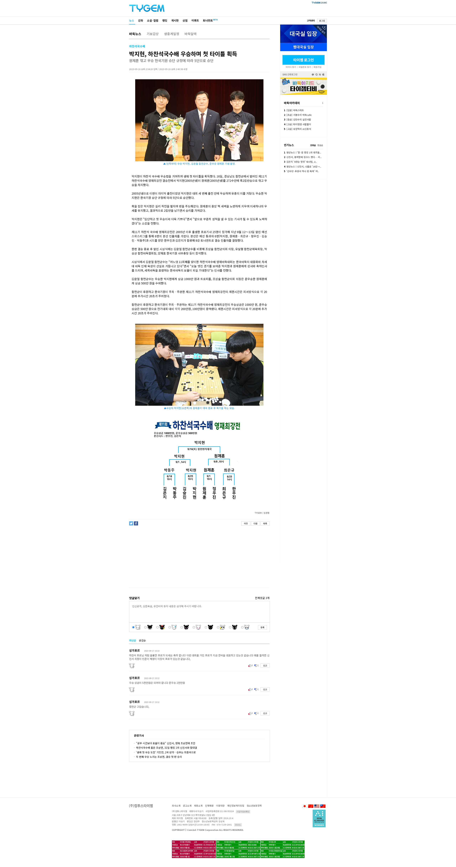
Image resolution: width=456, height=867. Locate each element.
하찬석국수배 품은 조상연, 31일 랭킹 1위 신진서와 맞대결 (166, 747)
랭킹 (164, 20)
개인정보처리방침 (235, 805)
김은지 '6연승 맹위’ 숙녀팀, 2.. (300, 161)
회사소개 (176, 805)
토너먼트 (208, 20)
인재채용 (209, 805)
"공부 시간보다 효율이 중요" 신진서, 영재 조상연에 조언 (165, 743)
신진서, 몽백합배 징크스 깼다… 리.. (303, 157)
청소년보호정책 (254, 805)
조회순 (313, 145)
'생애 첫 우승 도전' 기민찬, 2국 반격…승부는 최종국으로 (166, 752)
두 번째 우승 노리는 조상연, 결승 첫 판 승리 (159, 756)
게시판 (175, 20)
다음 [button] (255, 523)
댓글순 (320, 145)
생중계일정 (171, 33)
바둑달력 (191, 33)
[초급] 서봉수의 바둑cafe (298, 115)
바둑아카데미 (292, 103)
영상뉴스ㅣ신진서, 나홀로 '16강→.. (302, 166)
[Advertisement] (199, 556)
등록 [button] (262, 627)
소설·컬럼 (152, 20)
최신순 (132, 640)
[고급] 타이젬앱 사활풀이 (297, 124)
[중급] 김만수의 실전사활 (297, 119)
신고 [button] (265, 665)
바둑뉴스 (135, 33)
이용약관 (220, 805)
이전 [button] (246, 523)
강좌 (140, 20)
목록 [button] (265, 523)
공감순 (142, 640)
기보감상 (153, 33)
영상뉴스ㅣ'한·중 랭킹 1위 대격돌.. (302, 152)
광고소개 (187, 805)
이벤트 (195, 20)
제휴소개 (198, 805)
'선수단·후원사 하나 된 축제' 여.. (301, 171)
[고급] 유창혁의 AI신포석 (297, 129)
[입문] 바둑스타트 (294, 110)
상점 (185, 20)
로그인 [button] (322, 20)
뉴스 (131, 20)
